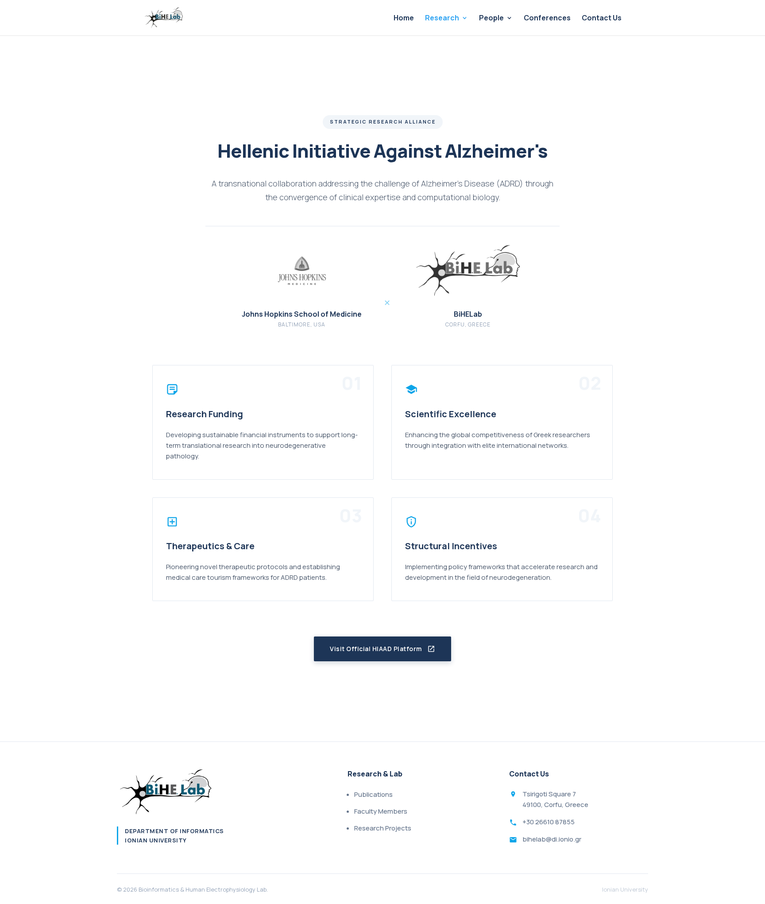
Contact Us (602, 19)
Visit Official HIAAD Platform (376, 648)
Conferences (547, 19)
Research (442, 19)
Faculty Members (380, 811)
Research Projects (382, 828)
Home (404, 19)
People (491, 19)
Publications (373, 794)
